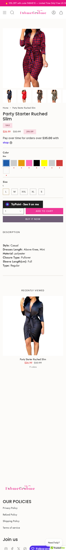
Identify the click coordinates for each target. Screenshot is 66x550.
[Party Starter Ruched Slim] (33, 326)
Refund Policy (10, 514)
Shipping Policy (11, 521)
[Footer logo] (20, 488)
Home (5, 107)
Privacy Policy (10, 508)
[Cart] (61, 12)
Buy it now (33, 219)
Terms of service (11, 527)
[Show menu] (4, 12)
